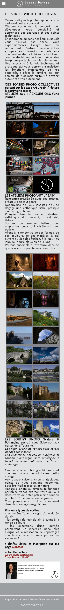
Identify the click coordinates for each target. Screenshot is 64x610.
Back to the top (31, 605)
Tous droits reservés (49, 600)
